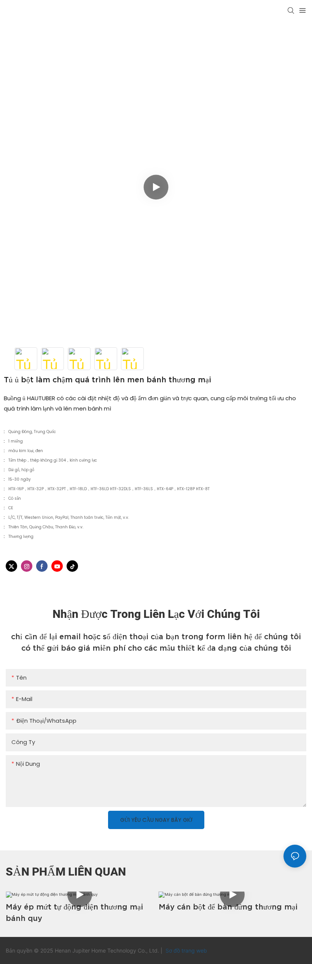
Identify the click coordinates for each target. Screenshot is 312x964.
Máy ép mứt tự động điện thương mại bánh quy (74, 912)
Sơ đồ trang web (185, 950)
